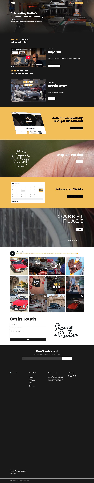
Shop (55, 3)
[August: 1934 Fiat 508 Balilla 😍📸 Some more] (56, 303)
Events (49, 3)
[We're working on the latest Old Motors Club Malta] (19, 285)
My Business (79, 3)
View (80, 229)
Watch (35, 3)
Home (23, 3)
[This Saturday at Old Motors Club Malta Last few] (38, 266)
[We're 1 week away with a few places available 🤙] (56, 285)
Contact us (71, 240)
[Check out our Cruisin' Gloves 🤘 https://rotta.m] (75, 266)
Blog (59, 3)
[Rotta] (12, 3)
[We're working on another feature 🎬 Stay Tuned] (75, 285)
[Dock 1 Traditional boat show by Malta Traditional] (38, 303)
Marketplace (43, 3)
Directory (29, 3)
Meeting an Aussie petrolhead (55, 377)
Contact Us (65, 3)
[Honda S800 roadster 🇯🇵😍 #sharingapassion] (19, 303)
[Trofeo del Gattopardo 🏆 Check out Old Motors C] (56, 266)
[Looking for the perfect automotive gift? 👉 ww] (38, 285)
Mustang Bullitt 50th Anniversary (56, 376)
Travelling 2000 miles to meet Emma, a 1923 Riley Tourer (55, 379)
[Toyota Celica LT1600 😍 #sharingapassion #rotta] (19, 266)
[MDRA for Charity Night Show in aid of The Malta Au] (75, 303)
